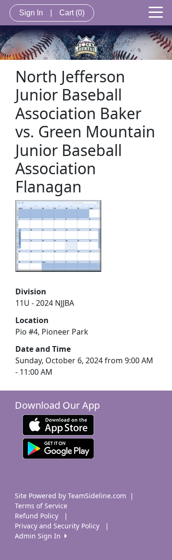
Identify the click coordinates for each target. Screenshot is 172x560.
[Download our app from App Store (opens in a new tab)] (58, 423)
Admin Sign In (39, 535)
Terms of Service (41, 505)
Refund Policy (36, 515)
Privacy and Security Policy (57, 525)
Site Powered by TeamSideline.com (70, 495)
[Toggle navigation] (156, 11)
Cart (72, 13)
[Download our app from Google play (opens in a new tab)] (58, 447)
